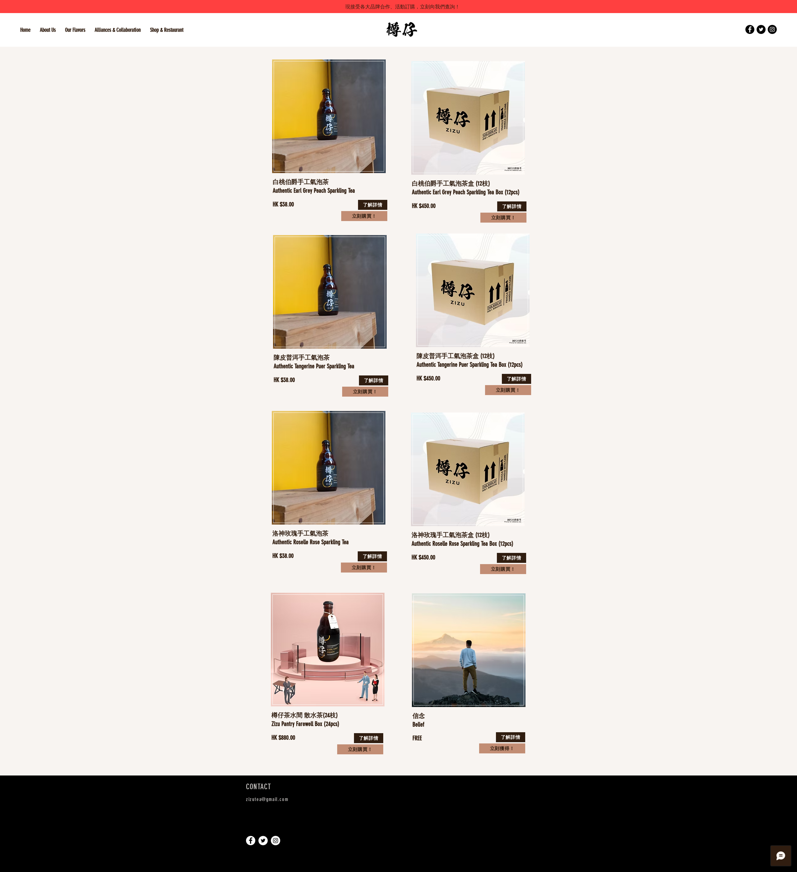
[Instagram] (772, 29)
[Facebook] (749, 29)
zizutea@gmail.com (267, 799)
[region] (329, 118)
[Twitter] (761, 29)
